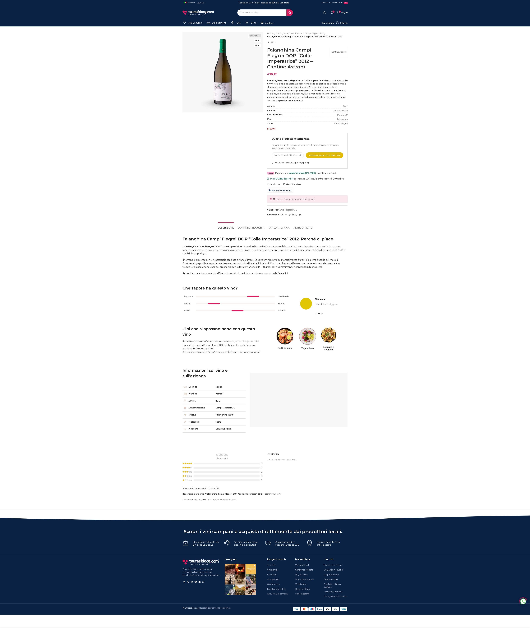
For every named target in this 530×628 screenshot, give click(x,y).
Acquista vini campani (277, 594)
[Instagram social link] (192, 582)
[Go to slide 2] (319, 313)
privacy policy (302, 163)
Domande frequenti (333, 570)
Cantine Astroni (338, 52)
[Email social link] (286, 215)
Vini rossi (271, 565)
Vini (286, 33)
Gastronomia (273, 584)
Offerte (343, 23)
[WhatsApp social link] (296, 215)
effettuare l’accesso (196, 499)
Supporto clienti (331, 574)
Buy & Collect (301, 574)
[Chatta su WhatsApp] (523, 601)
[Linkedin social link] (293, 215)
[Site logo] (198, 12)
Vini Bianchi (296, 33)
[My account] (324, 12)
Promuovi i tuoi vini (304, 579)
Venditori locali (302, 565)
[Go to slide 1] (316, 313)
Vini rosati (271, 574)
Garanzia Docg (331, 579)
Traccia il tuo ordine (333, 565)
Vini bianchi (272, 570)
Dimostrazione (302, 594)
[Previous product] (268, 42)
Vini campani (273, 579)
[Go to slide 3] (322, 313)
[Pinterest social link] (289, 215)
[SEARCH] (289, 12)
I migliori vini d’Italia (276, 589)
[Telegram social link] (300, 215)
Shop (278, 33)
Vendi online (301, 584)
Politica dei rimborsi (333, 591)
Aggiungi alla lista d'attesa (324, 155)
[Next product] (275, 42)
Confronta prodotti (304, 570)
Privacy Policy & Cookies (335, 596)
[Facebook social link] (279, 215)
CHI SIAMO (226, 608)
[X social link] (282, 215)
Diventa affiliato (303, 589)
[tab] (226, 226)
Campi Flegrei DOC (314, 33)
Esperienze (328, 23)
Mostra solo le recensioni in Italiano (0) (200, 488)
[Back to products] (272, 42)
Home (270, 33)
